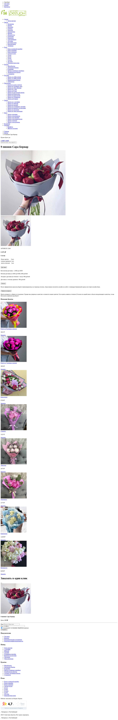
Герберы (10, 28)
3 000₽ (7, 140)
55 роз (6, 692)
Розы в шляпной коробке (15, 49)
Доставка (7, 3)
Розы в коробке (12, 50)
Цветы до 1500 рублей (14, 77)
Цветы (6, 22)
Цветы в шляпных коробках (16, 70)
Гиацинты (11, 38)
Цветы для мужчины (14, 122)
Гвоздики (10, 27)
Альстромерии (12, 39)
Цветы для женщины (14, 116)
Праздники (7, 83)
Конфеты (10, 127)
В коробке (11, 69)
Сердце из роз (12, 53)
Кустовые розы (12, 42)
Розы (5, 47)
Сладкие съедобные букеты (12, 673)
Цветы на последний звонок (16, 92)
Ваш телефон (4, 626)
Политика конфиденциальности (13, 641)
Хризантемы (11, 31)
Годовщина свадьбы (10, 654)
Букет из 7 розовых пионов (9, 363)
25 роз (9, 56)
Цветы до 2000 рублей (14, 78)
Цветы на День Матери (14, 88)
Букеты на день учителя (15, 85)
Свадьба (6, 652)
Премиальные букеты (14, 80)
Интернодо (4, 568)
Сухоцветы (11, 74)
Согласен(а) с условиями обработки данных (15, 628)
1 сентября (7, 649)
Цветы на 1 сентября (14, 102)
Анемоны (10, 46)
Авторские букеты (13, 67)
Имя (2, 624)
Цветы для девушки (13, 117)
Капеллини (4, 397)
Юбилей (6, 651)
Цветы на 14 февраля (14, 97)
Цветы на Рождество (14, 94)
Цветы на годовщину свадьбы (16, 106)
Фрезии (10, 33)
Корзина (6, 638)
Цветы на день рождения (15, 111)
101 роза (10, 61)
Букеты (6, 64)
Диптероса (4, 499)
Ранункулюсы (12, 44)
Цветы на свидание (13, 109)
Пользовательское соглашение (13, 639)
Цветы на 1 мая (12, 89)
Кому (5, 113)
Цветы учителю (12, 120)
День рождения (8, 659)
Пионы (10, 25)
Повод (6, 100)
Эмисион (3, 465)
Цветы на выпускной (14, 95)
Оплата (6, 5)
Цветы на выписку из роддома (17, 108)
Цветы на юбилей (13, 103)
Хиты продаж (12, 21)
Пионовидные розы (13, 63)
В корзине (7, 124)
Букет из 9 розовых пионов (9, 329)
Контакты (7, 7)
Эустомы (10, 41)
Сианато (3, 431)
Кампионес (4, 533)
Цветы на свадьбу (13, 105)
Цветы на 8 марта (13, 99)
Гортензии (11, 36)
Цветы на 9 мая (12, 91)
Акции (6, 19)
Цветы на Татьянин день (15, 86)
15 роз (9, 55)
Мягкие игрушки (13, 128)
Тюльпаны (11, 24)
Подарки (6, 125)
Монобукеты (11, 66)
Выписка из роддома (10, 655)
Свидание (7, 657)
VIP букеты (11, 81)
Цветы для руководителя (15, 119)
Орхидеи (10, 30)
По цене (6, 75)
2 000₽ (3, 140)
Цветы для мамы (12, 114)
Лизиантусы (11, 35)
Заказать (3, 335)
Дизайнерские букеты (14, 72)
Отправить (4, 629)
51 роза (10, 60)
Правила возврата (6, 291)
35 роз (9, 58)
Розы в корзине (12, 52)
